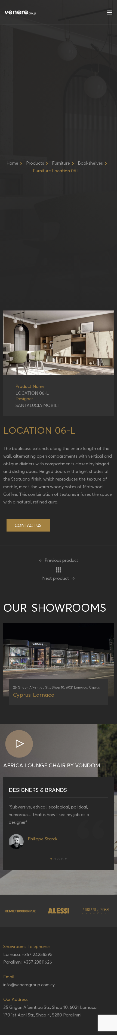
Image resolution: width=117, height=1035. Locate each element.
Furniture (61, 163)
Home (12, 163)
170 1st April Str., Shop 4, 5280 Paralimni (42, 1015)
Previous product (61, 560)
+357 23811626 (37, 962)
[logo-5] (96, 911)
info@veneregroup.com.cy (29, 984)
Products (35, 163)
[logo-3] (21, 911)
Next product (56, 578)
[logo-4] (58, 911)
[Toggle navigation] (109, 13)
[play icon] (19, 744)
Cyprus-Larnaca (33, 694)
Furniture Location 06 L (56, 170)
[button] (51, 859)
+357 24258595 (37, 954)
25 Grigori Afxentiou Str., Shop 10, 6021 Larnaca (50, 1007)
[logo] (20, 12)
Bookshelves (90, 163)
